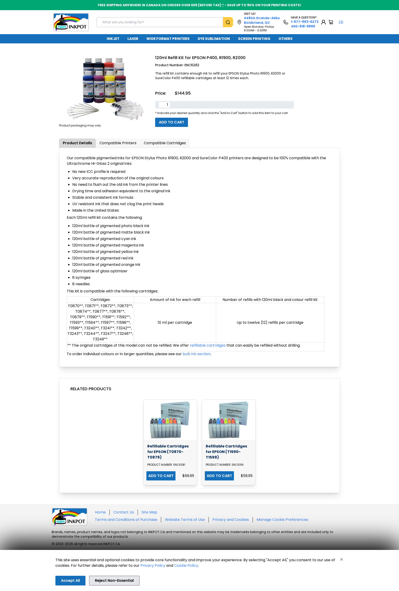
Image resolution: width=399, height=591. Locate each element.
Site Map (149, 512)
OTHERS (285, 38)
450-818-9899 (303, 26)
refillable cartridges (208, 345)
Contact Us (123, 512)
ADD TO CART (161, 475)
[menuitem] (113, 38)
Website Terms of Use (185, 519)
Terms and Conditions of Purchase (126, 519)
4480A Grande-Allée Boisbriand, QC (262, 20)
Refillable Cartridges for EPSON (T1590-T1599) (226, 452)
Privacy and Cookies (230, 519)
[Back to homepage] (71, 22)
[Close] (341, 559)
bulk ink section (197, 354)
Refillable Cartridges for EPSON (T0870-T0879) (168, 452)
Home (100, 512)
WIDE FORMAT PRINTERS (168, 38)
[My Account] (323, 22)
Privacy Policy (152, 565)
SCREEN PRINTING (254, 38)
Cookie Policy (186, 565)
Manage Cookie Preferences (282, 519)
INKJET (113, 38)
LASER (132, 38)
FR (341, 22)
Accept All (70, 580)
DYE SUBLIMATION (214, 38)
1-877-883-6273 (304, 21)
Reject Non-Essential (114, 580)
